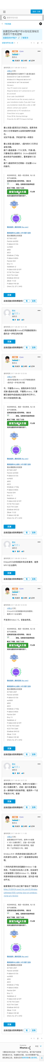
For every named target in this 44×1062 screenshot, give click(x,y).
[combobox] (22, 17)
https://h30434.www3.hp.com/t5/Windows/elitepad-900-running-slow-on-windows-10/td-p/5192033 (20, 892)
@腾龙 (9, 71)
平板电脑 (7, 24)
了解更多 (24, 38)
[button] (39, 51)
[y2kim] (7, 53)
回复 (9, 295)
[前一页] (31, 42)
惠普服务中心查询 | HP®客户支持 (19, 233)
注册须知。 (34, 1058)
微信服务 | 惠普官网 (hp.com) (17, 227)
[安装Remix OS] (14, 42)
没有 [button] (34, 301)
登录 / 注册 (36, 11)
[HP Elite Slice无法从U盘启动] (17, 42)
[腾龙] (7, 312)
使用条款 (25, 1058)
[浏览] (4, 12)
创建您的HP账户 (10, 38)
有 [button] (27, 301)
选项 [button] (40, 23)
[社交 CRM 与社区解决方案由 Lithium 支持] (25, 1047)
